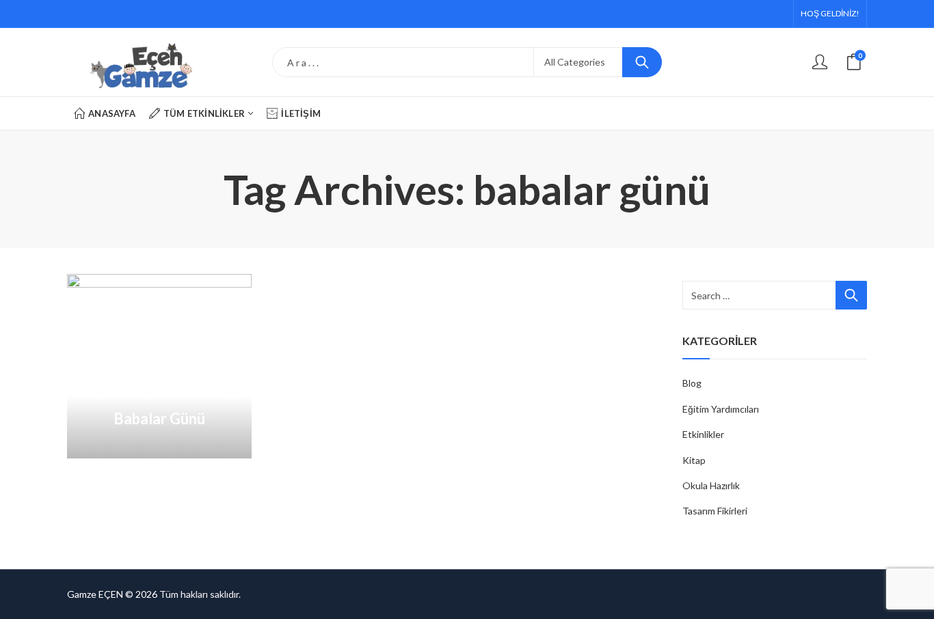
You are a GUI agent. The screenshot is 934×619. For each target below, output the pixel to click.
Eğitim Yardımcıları (720, 409)
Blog (692, 383)
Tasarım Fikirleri (714, 511)
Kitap (694, 460)
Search (642, 62)
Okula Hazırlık (711, 485)
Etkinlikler (703, 434)
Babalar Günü (159, 418)
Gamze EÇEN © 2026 (112, 594)
